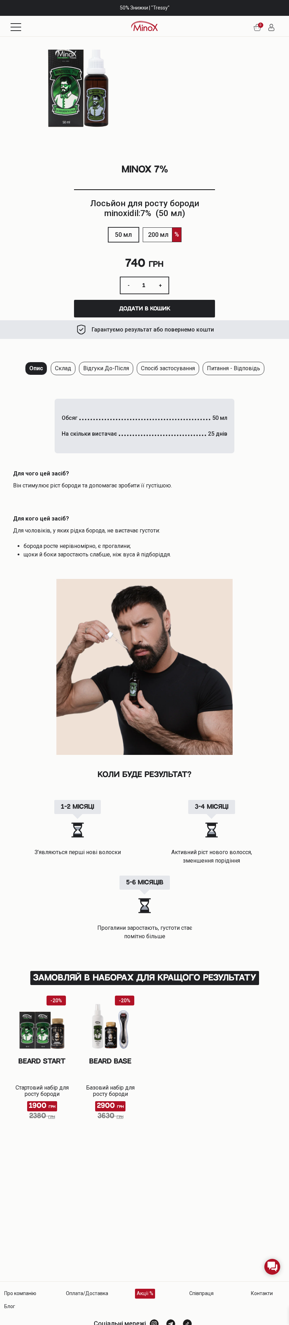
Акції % (145, 1293)
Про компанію (20, 1293)
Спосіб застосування (168, 368)
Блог (9, 1306)
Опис (36, 368)
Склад (63, 368)
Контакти (262, 1293)
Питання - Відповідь (233, 368)
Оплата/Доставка (87, 1293)
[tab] (36, 368)
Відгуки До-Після (106, 368)
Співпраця (201, 1293)
